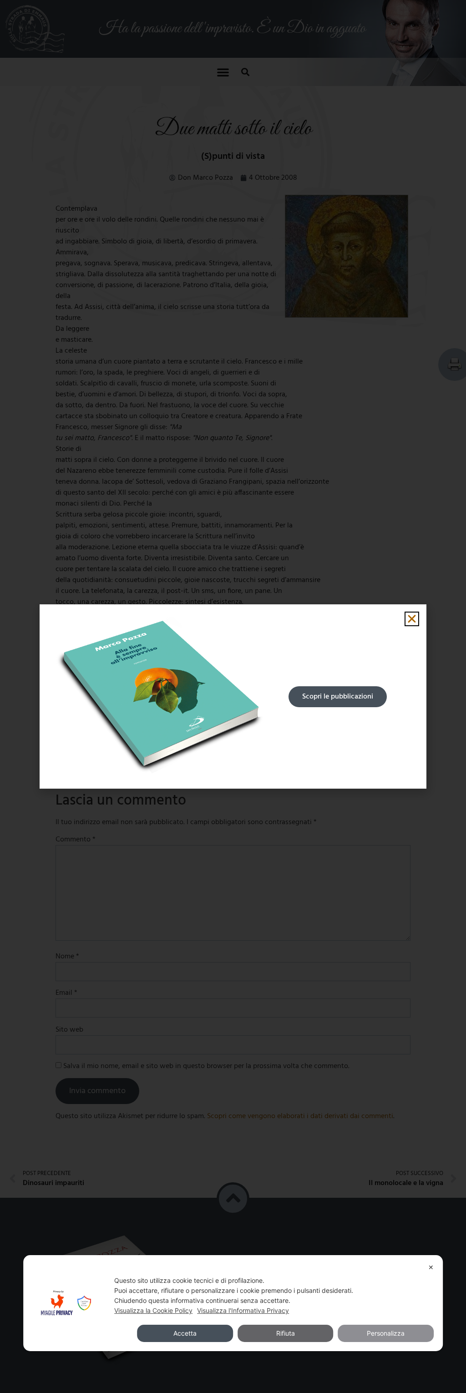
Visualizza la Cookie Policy (153, 1310)
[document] (233, 696)
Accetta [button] (185, 1333)
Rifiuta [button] (285, 1333)
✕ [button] (431, 1267)
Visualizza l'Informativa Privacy (243, 1310)
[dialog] (233, 1303)
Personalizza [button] (386, 1333)
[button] (411, 618)
